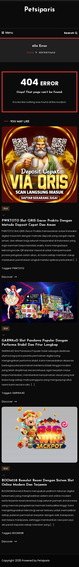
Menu (9, 33)
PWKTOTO (18, 268)
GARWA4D (18, 393)
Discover (7, 277)
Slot (5, 208)
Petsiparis (39, 9)
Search (69, 33)
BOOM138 (18, 533)
